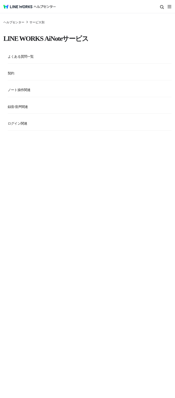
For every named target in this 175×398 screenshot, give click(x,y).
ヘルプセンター (13, 22)
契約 (11, 72)
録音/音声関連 (18, 106)
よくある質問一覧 (21, 56)
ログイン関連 (17, 123)
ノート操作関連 (19, 89)
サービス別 (36, 22)
